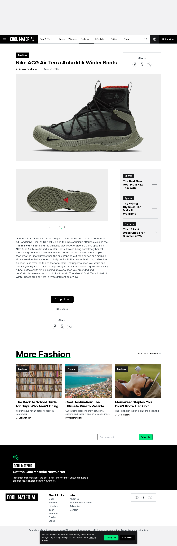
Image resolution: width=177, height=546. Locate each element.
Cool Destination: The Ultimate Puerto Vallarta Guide (84, 406)
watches (53, 513)
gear (51, 499)
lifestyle (53, 506)
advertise (75, 506)
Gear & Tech (46, 39)
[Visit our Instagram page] (154, 39)
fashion (53, 502)
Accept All (111, 537)
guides (52, 517)
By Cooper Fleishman (26, 69)
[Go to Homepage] (22, 39)
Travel (62, 39)
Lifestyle (99, 39)
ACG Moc (75, 245)
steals (127, 39)
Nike (58, 309)
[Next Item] (74, 227)
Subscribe (168, 39)
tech (51, 509)
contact (74, 509)
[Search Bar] (145, 39)
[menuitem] (47, 39)
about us (74, 499)
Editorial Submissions (81, 502)
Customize (127, 537)
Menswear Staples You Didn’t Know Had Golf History (133, 406)
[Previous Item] (50, 227)
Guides (113, 39)
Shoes (65, 309)
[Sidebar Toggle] (4, 39)
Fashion (85, 39)
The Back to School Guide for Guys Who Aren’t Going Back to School (37, 406)
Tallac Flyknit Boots (28, 245)
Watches (72, 39)
